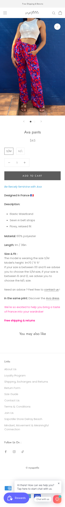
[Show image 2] (34, 121)
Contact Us (12, 400)
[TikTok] (22, 451)
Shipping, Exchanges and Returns (26, 382)
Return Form (12, 388)
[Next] (41, 121)
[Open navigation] (5, 12)
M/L (20, 151)
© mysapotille (32, 467)
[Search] (53, 12)
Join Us (9, 413)
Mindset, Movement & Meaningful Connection (26, 427)
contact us (51, 289)
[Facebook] (5, 451)
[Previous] (23, 121)
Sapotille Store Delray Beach (23, 419)
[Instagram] (14, 451)
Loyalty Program (15, 375)
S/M (8, 151)
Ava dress (52, 298)
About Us (10, 369)
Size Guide (11, 394)
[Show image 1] (30, 121)
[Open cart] (60, 13)
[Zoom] (57, 26)
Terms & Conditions (17, 406)
